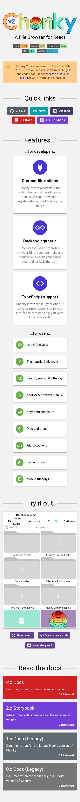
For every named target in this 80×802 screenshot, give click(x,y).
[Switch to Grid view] (56, 521)
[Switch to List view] (48, 521)
